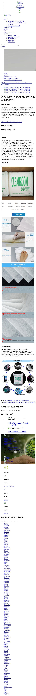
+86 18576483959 (12, 447)
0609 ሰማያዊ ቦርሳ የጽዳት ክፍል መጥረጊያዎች (17, 400)
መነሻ (5, 18)
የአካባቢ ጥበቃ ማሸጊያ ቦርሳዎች (16, 21)
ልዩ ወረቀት (10, 24)
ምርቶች (6, 19)
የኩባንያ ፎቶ (11, 40)
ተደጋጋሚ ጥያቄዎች (9, 32)
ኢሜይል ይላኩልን (5, 122)
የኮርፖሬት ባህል (12, 38)
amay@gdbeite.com (14, 449)
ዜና (5, 30)
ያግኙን (6, 29)
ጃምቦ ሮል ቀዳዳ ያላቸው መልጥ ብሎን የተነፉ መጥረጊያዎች (19, 402)
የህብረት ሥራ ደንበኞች (14, 37)
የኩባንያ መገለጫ (12, 35)
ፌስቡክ (6, 500)
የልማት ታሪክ (11, 42)
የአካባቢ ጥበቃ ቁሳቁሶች (14, 26)
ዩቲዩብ (6, 513)
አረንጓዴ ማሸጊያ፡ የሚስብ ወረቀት (13, 80)
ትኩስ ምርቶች (8, 27)
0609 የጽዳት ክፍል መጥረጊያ (17, 432)
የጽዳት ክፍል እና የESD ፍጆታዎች (17, 23)
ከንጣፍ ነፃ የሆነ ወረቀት (10, 76)
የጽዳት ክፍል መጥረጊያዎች (11, 78)
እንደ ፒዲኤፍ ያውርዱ (16, 122)
